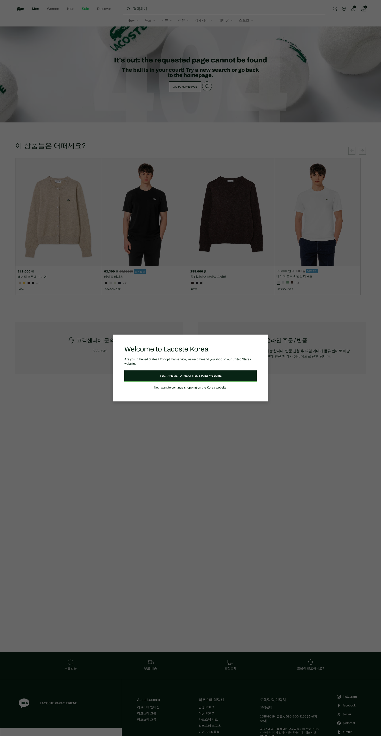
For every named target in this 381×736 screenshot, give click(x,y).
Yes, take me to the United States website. (191, 375)
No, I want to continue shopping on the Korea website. (190, 387)
